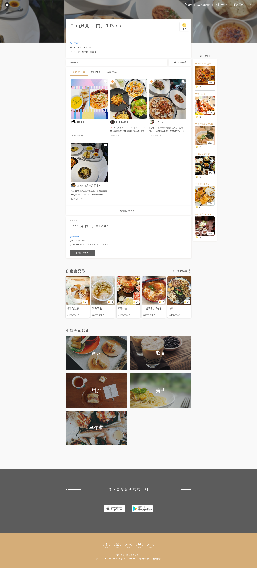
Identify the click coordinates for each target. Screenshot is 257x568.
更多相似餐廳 (179, 270)
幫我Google (82, 253)
